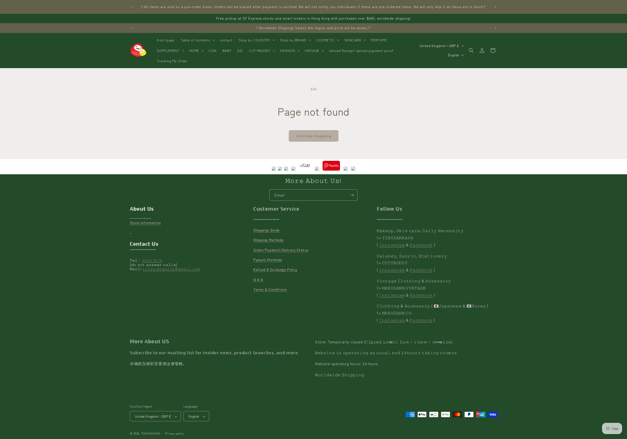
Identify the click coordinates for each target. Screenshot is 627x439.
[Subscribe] (352, 195)
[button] (197, 40)
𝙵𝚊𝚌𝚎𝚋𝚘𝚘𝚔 (421, 245)
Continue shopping (313, 135)
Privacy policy (174, 433)
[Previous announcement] (131, 7)
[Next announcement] (495, 7)
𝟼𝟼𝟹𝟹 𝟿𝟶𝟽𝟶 (152, 260)
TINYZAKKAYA (150, 434)
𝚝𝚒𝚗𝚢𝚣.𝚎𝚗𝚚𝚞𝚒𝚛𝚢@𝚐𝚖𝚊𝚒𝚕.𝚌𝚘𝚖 (171, 268)
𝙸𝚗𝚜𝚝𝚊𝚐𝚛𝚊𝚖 (392, 245)
